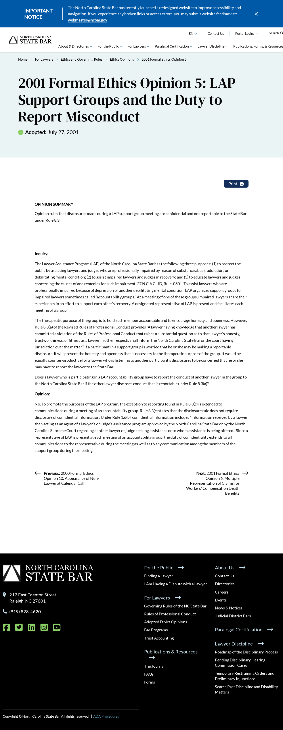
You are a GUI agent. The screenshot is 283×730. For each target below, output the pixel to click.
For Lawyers (44, 59)
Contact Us (216, 33)
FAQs (149, 674)
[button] (257, 33)
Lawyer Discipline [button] (211, 46)
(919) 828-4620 (25, 611)
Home (22, 59)
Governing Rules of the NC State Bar (175, 605)
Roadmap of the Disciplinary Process (246, 651)
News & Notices (229, 607)
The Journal (154, 666)
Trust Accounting (159, 638)
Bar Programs (156, 629)
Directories (225, 583)
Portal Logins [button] (244, 33)
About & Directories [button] (73, 46)
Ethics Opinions (122, 59)
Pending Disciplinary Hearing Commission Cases (240, 662)
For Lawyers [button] (137, 46)
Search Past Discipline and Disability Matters (246, 689)
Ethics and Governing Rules (81, 59)
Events (221, 599)
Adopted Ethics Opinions (165, 621)
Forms (149, 682)
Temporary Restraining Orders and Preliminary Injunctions (244, 676)
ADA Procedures (106, 716)
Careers (221, 592)
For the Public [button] (108, 46)
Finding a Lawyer (158, 575)
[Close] (256, 14)
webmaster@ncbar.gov (87, 19)
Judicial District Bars (233, 615)
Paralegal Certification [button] (172, 46)
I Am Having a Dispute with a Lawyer (175, 583)
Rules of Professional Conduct (170, 613)
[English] (195, 33)
